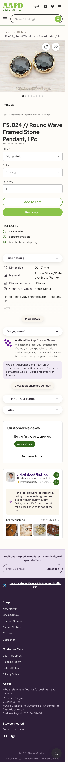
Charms (7, 633)
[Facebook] (6, 736)
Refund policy (13, 758)
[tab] (23, 96)
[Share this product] (46, 47)
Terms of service (50, 758)
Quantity (8, 181)
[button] (33, 156)
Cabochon (9, 639)
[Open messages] (56, 753)
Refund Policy (11, 668)
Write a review (25, 444)
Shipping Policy (12, 661)
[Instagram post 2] (26, 530)
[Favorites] (53, 6)
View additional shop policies (33, 385)
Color (6, 165)
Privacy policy (31, 758)
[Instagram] (13, 736)
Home (6, 32)
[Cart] (59, 6)
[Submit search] (58, 19)
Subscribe (53, 568)
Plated (7, 149)
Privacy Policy (11, 674)
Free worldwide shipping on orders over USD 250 (35, 585)
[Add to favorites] (56, 47)
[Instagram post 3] (39, 530)
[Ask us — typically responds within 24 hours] (56, 482)
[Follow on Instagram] (56, 475)
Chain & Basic (11, 614)
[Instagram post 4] (53, 530)
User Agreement (12, 655)
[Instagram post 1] (12, 530)
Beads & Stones (12, 621)
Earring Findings (12, 627)
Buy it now (32, 212)
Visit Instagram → (49, 519)
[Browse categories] (5, 18)
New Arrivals (10, 608)
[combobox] (35, 19)
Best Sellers (19, 32)
